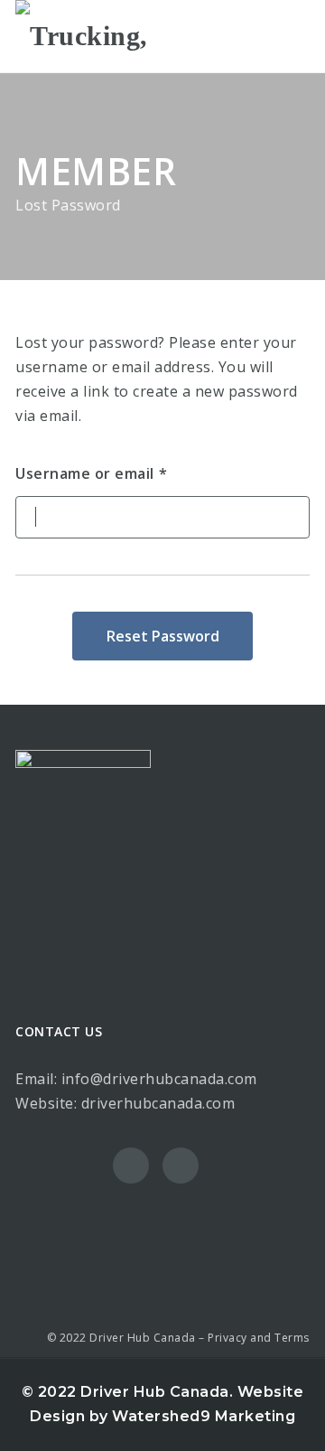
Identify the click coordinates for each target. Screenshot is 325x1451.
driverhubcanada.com (158, 1103)
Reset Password (163, 636)
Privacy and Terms (259, 1337)
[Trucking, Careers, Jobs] (92, 36)
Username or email (84, 473)
